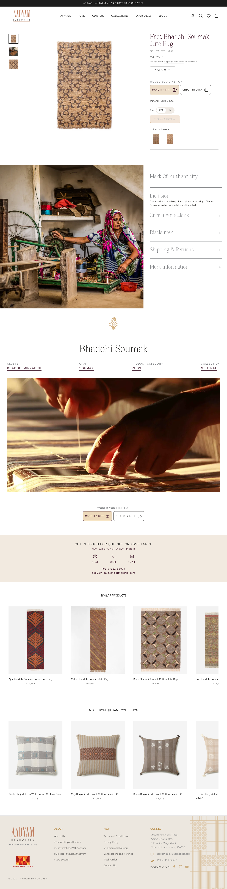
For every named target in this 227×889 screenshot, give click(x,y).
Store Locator (61, 860)
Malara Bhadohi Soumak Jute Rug (90, 679)
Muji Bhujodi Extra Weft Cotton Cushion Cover (97, 794)
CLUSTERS (98, 16)
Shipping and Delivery (116, 848)
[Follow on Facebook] (174, 866)
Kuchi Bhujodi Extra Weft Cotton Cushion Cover (160, 794)
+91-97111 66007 (167, 860)
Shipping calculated (174, 61)
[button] (186, 215)
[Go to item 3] (13, 64)
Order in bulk (192, 90)
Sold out (162, 70)
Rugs (137, 368)
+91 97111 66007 (113, 568)
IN (170, 110)
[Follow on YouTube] (187, 866)
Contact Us (110, 865)
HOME (81, 16)
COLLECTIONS (119, 16)
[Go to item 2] (13, 51)
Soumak (86, 368)
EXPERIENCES (143, 16)
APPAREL (65, 16)
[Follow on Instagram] (180, 866)
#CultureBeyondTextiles (67, 842)
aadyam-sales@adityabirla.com (113, 572)
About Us (59, 836)
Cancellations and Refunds (118, 854)
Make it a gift (161, 90)
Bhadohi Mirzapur (24, 368)
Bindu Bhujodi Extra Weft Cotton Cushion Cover (35, 794)
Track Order (110, 860)
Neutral (209, 368)
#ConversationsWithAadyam (70, 848)
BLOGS (163, 16)
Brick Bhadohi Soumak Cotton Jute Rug (155, 679)
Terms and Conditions (116, 836)
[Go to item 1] (13, 39)
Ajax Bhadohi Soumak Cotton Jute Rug (30, 679)
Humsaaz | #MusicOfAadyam (70, 854)
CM (161, 110)
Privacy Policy (111, 842)
